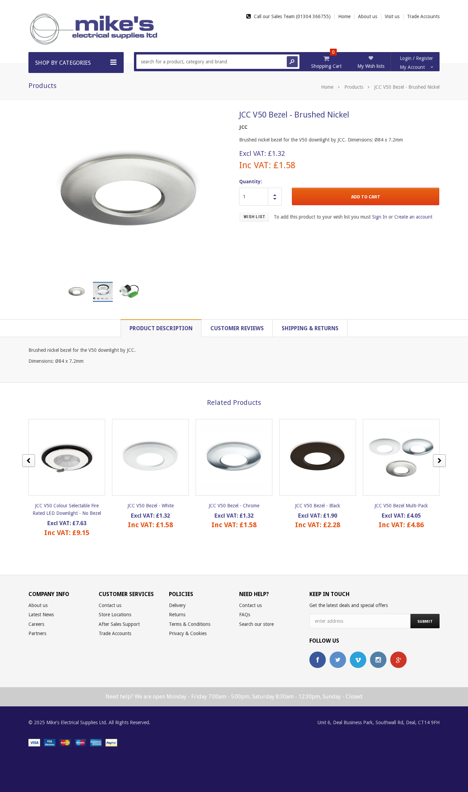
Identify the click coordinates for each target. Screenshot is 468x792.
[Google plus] (398, 660)
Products (353, 87)
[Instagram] (378, 660)
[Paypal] (111, 742)
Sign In (379, 217)
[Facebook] (317, 660)
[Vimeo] (358, 660)
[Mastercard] (65, 742)
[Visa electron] (50, 742)
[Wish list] (73, 457)
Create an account (413, 217)
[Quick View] (61, 457)
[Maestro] (80, 742)
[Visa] (34, 742)
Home (327, 87)
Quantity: (250, 181)
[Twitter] (338, 660)
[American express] (96, 742)
